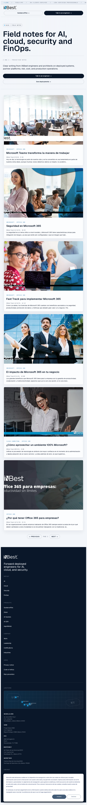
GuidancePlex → (23, 13)
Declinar (73, 796)
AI (4, 581)
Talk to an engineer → (64, 13)
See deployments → (43, 82)
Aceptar (59, 796)
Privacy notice (9, 665)
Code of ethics (9, 670)
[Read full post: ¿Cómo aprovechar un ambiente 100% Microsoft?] (43, 412)
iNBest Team (10, 157)
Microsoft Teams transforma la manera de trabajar (37, 153)
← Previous (34, 537)
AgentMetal (7, 626)
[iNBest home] (10, 7)
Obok (6, 612)
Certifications (8, 648)
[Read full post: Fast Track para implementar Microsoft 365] (43, 266)
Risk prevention (9, 674)
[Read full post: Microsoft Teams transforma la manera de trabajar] (43, 120)
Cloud (6, 586)
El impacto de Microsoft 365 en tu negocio (32, 372)
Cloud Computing (13, 441)
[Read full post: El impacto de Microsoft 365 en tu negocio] (43, 339)
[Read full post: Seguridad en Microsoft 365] (43, 193)
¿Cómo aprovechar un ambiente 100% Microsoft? (36, 445)
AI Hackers (7, 617)
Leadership (7, 643)
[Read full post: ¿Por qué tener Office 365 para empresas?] (43, 485)
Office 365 (21, 149)
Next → (55, 537)
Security (6, 590)
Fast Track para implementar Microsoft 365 (33, 299)
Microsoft (10, 149)
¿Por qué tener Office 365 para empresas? (32, 518)
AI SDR (6, 622)
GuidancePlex (8, 608)
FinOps (6, 595)
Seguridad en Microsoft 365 (23, 226)
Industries (7, 652)
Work (5, 639)
